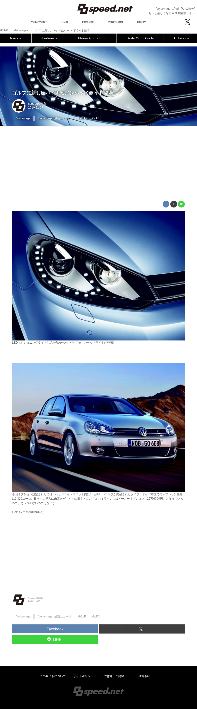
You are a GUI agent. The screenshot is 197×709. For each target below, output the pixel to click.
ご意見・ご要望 (114, 676)
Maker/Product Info (92, 38)
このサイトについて (53, 676)
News (14, 38)
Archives (180, 38)
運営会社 (144, 676)
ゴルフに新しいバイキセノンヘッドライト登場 (62, 92)
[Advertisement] (98, 163)
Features (48, 38)
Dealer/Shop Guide (140, 38)
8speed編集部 (37, 103)
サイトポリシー (83, 676)
